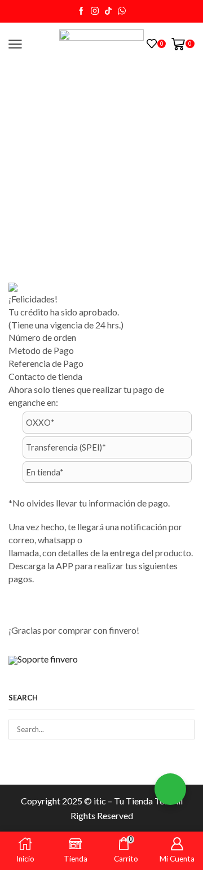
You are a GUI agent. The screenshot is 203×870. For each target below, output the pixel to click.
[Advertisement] (101, 172)
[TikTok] (108, 11)
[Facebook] (81, 11)
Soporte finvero (47, 658)
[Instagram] (95, 11)
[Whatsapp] (122, 11)
